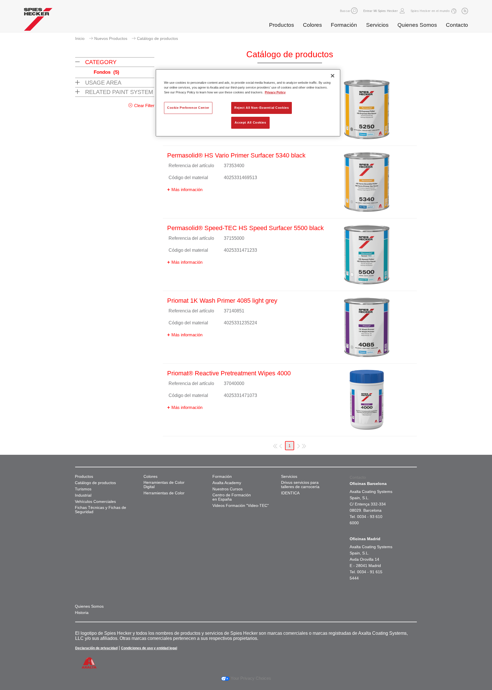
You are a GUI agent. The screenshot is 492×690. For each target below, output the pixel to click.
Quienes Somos (417, 25)
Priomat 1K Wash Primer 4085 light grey (222, 300)
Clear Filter (144, 105)
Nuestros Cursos (227, 489)
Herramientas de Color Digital (164, 484)
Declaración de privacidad (96, 648)
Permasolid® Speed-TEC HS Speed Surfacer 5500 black (245, 228)
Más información (186, 189)
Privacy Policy (275, 92)
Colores (312, 25)
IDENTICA (290, 493)
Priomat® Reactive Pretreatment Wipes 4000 (229, 373)
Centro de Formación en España (231, 497)
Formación (344, 25)
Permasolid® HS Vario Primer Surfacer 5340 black (236, 155)
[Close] (332, 75)
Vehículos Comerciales (95, 501)
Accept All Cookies (250, 122)
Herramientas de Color (164, 493)
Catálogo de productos (95, 483)
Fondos (106, 72)
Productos (281, 25)
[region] (248, 103)
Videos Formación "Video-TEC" (240, 505)
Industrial (83, 495)
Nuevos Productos (110, 38)
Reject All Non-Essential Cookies (261, 107)
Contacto (457, 25)
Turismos (83, 489)
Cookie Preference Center (188, 107)
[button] (354, 10)
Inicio (80, 38)
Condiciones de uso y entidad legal (149, 648)
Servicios (377, 25)
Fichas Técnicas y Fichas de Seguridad (100, 509)
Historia (82, 613)
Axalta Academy (226, 483)
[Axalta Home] (38, 20)
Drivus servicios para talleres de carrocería (300, 484)
